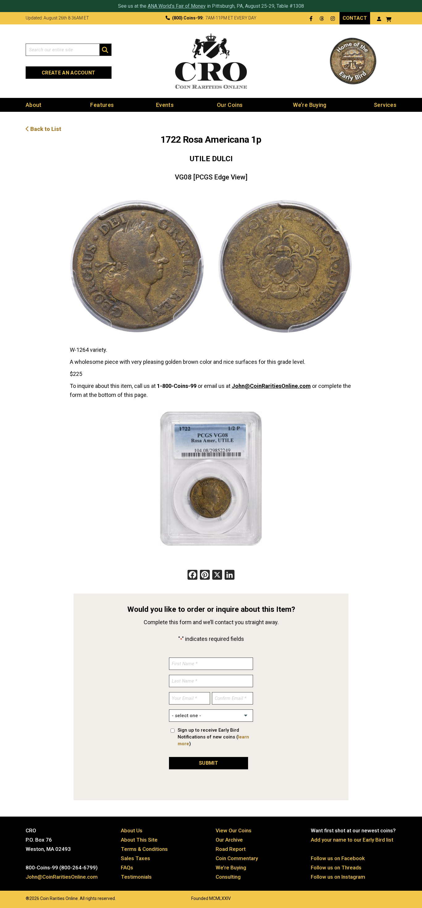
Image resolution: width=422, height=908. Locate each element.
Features (102, 105)
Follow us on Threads (336, 867)
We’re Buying (309, 105)
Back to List (45, 129)
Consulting (228, 877)
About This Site (139, 840)
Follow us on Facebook (338, 858)
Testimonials (136, 877)
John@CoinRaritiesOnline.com (271, 386)
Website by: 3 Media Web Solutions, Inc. (19, 898)
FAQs (127, 867)
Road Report (231, 849)
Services (385, 105)
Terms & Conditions (144, 849)
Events (165, 105)
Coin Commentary (237, 858)
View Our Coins (233, 830)
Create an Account (68, 73)
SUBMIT (208, 763)
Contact (355, 18)
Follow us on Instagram (338, 877)
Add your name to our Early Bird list (352, 840)
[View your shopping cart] (388, 18)
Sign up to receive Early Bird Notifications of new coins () (213, 736)
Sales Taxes (135, 858)
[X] (217, 575)
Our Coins (230, 105)
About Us (131, 830)
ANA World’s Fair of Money (177, 6)
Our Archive (229, 840)
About (34, 105)
